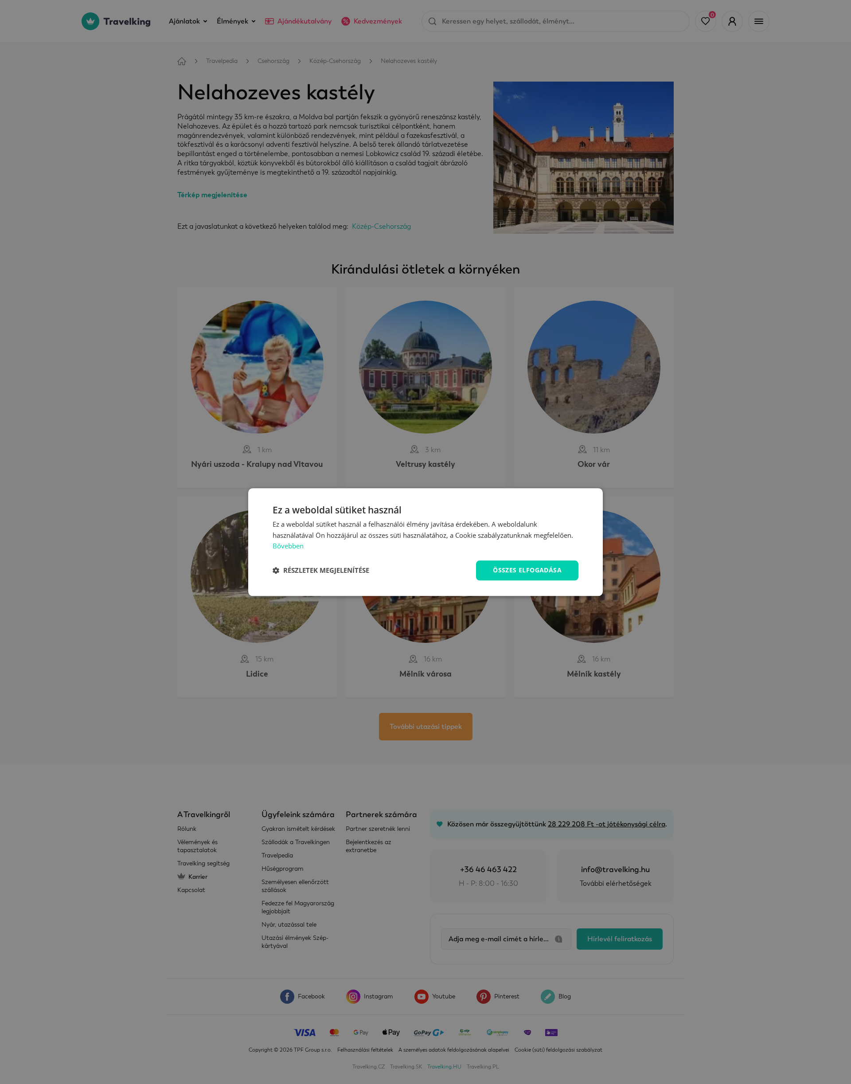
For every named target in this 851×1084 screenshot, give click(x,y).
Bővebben (288, 546)
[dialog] (425, 542)
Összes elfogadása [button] (527, 570)
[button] (321, 570)
